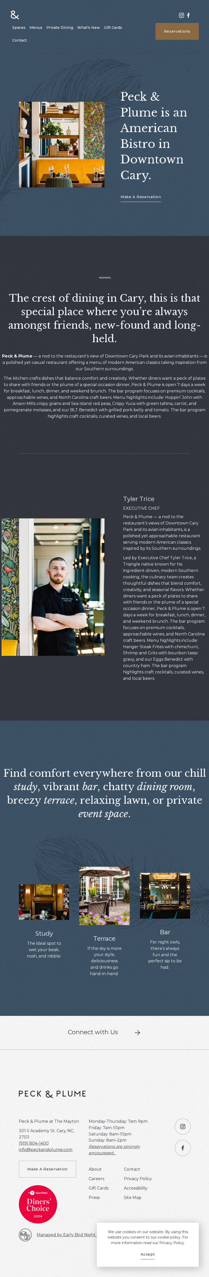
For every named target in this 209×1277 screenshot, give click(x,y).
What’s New (88, 27)
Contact (19, 40)
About (95, 1169)
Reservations (177, 31)
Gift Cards (113, 27)
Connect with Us (93, 1032)
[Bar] (165, 895)
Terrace (104, 938)
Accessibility (136, 1188)
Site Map (132, 1197)
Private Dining (59, 27)
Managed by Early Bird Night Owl (71, 1234)
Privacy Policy (138, 1178)
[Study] (44, 901)
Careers (96, 1178)
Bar (165, 932)
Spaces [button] (18, 27)
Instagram (181, 17)
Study (44, 933)
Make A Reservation (141, 197)
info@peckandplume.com (45, 1149)
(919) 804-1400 (34, 1143)
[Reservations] (61, 144)
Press (94, 1197)
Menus (36, 27)
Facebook (188, 17)
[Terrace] (104, 895)
